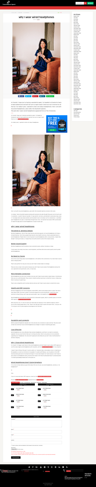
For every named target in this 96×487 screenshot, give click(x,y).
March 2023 (76, 79)
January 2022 (76, 100)
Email (12, 434)
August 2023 (76, 71)
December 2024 (77, 47)
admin (38, 19)
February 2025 (77, 43)
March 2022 (76, 97)
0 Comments (26, 12)
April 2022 (76, 96)
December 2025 (77, 28)
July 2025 (76, 36)
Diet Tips (22, 382)
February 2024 (77, 62)
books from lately (20, 394)
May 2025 (76, 39)
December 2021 (77, 102)
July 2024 (76, 54)
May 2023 (76, 76)
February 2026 (77, 25)
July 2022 (76, 91)
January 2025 (76, 45)
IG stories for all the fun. (23, 119)
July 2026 (76, 17)
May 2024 (76, 57)
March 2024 (76, 60)
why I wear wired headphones (22, 379)
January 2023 (76, 82)
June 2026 (76, 19)
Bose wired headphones (47, 347)
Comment (13, 419)
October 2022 (76, 87)
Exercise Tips (33, 382)
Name (12, 429)
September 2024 (77, 51)
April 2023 (76, 77)
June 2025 (76, 37)
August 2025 (76, 34)
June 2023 (76, 74)
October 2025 (76, 31)
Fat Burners (39, 382)
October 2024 (77, 50)
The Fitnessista (40, 379)
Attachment (13, 447)
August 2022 (76, 90)
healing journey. (53, 294)
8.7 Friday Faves (19, 400)
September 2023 (77, 70)
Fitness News (44, 382)
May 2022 (76, 94)
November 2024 (77, 48)
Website (12, 440)
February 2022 (77, 99)
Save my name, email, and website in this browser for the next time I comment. (27, 445)
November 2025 (77, 30)
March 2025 (76, 42)
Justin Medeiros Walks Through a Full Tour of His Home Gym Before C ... (9, 471)
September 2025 (77, 33)
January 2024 (76, 63)
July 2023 (76, 73)
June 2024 (76, 56)
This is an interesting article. (24, 299)
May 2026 (76, 20)
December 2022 (77, 83)
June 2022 (76, 93)
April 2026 (76, 22)
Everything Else (27, 382)
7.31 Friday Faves (20, 406)
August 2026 (76, 16)
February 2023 (77, 80)
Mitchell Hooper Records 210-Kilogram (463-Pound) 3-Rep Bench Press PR (73, 478)
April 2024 (76, 59)
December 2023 (77, 65)
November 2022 (77, 85)
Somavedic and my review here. (44, 376)
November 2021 (77, 103)
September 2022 (77, 88)
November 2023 (77, 67)
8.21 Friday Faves (20, 388)
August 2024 (76, 53)
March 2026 (76, 23)
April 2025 (76, 40)
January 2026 (76, 27)
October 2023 (76, 68)
